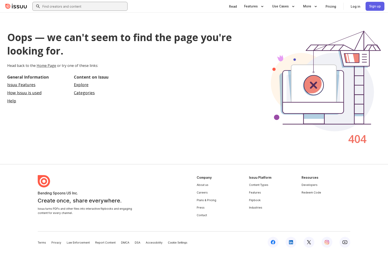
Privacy (56, 242)
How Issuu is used (24, 92)
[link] (232, 6)
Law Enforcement (78, 242)
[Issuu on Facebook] (273, 242)
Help (11, 100)
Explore (81, 84)
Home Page (46, 65)
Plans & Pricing (206, 200)
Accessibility (154, 242)
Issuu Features (21, 84)
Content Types (258, 185)
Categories (84, 92)
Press (201, 207)
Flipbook (255, 200)
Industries (255, 207)
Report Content (105, 242)
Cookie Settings (177, 242)
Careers (202, 192)
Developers (309, 185)
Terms (42, 242)
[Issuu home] (16, 6)
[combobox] (84, 6)
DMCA (125, 242)
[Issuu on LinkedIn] (291, 242)
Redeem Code (311, 192)
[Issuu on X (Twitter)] (309, 242)
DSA (137, 242)
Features (255, 192)
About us (202, 185)
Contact (202, 215)
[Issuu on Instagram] (327, 242)
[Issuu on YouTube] (345, 242)
